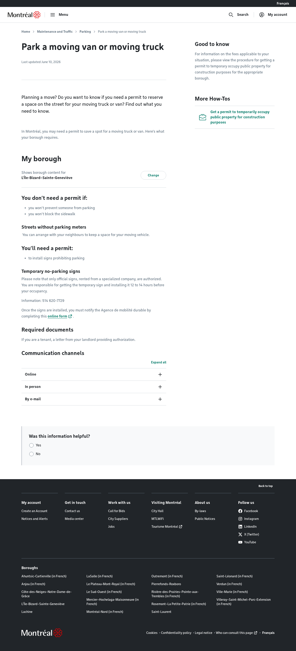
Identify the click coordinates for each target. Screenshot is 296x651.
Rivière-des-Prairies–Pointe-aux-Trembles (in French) (174, 594)
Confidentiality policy (176, 633)
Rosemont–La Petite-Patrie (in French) (178, 604)
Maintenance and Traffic (55, 31)
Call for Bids (116, 511)
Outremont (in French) (167, 576)
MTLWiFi (157, 519)
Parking (85, 31)
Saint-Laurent (161, 612)
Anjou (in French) (33, 584)
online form (57, 316)
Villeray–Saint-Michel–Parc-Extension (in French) (243, 602)
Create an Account (34, 511)
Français (283, 3)
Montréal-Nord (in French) (104, 612)
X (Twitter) (251, 534)
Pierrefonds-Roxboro (166, 584)
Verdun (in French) (229, 584)
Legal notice (203, 633)
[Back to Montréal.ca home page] (24, 14)
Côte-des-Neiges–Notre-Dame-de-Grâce (46, 594)
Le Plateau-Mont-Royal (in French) (110, 584)
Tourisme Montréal (164, 526)
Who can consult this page (234, 633)
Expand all (158, 362)
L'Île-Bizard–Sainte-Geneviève (43, 604)
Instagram (251, 519)
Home (25, 31)
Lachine (27, 612)
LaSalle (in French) (99, 576)
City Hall (157, 511)
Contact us (72, 511)
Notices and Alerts (34, 519)
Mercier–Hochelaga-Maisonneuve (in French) (112, 602)
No (38, 454)
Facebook (251, 511)
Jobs (111, 526)
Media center (74, 519)
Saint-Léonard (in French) (234, 576)
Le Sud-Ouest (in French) (104, 592)
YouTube (250, 542)
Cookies (152, 633)
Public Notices (205, 519)
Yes (38, 445)
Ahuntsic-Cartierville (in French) (44, 576)
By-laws (200, 511)
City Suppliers (118, 519)
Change (153, 175)
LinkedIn (250, 526)
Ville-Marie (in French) (232, 592)
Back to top (266, 486)
